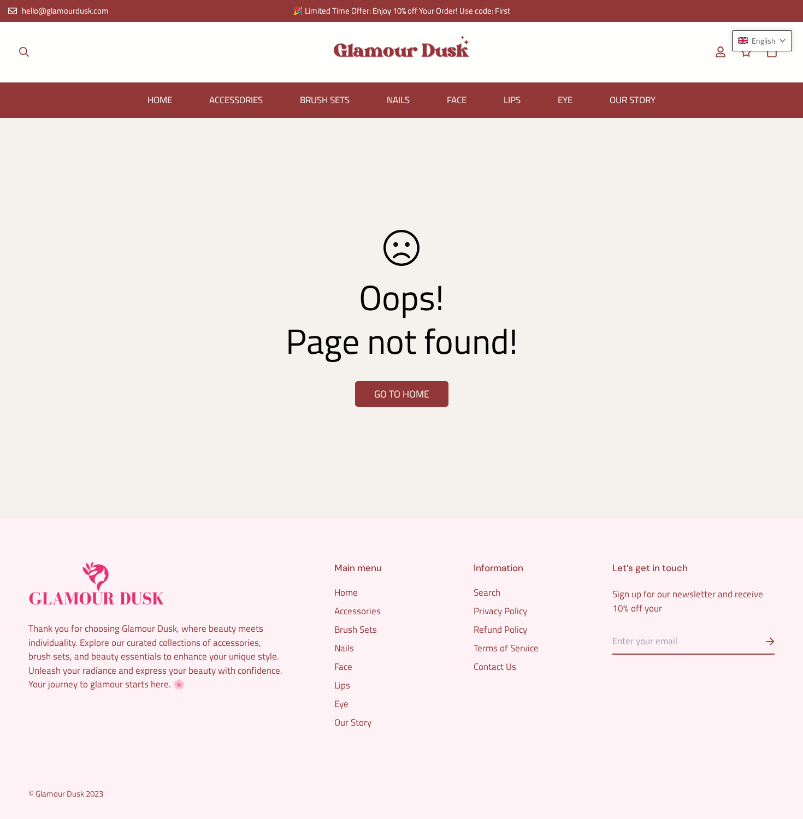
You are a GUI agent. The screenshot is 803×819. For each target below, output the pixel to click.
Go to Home (401, 394)
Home (159, 100)
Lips (512, 100)
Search (487, 592)
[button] (769, 52)
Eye (565, 100)
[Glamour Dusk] (401, 52)
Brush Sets (325, 100)
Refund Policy (500, 629)
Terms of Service (506, 648)
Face (457, 100)
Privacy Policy (500, 611)
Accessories (236, 100)
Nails (398, 100)
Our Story (633, 100)
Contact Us (495, 666)
